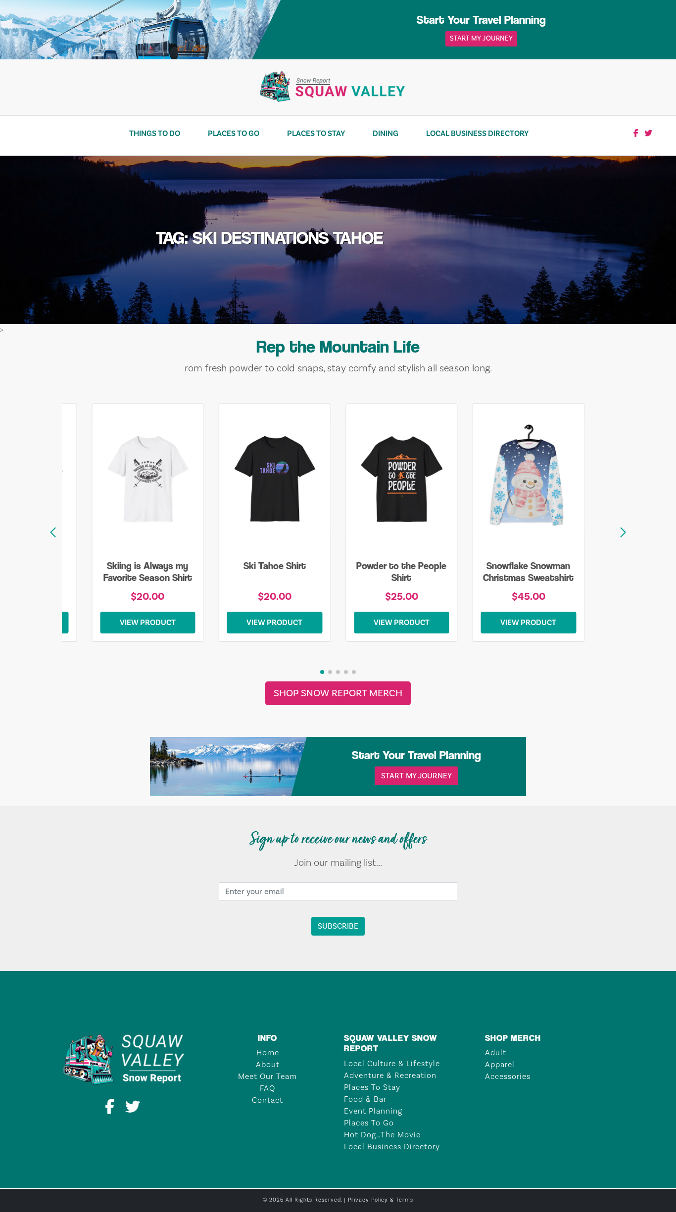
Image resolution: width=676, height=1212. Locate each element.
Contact (267, 1100)
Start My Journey (481, 38)
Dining (385, 133)
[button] (623, 532)
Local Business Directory (477, 133)
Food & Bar (365, 1099)
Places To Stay (316, 133)
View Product (148, 623)
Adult (495, 1053)
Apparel (500, 1065)
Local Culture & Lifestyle (392, 1064)
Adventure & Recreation (390, 1075)
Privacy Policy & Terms (380, 1200)
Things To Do (154, 133)
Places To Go (233, 133)
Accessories (508, 1076)
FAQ (267, 1088)
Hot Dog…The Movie (382, 1135)
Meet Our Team (267, 1076)
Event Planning (373, 1111)
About (268, 1065)
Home (267, 1053)
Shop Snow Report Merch (338, 693)
